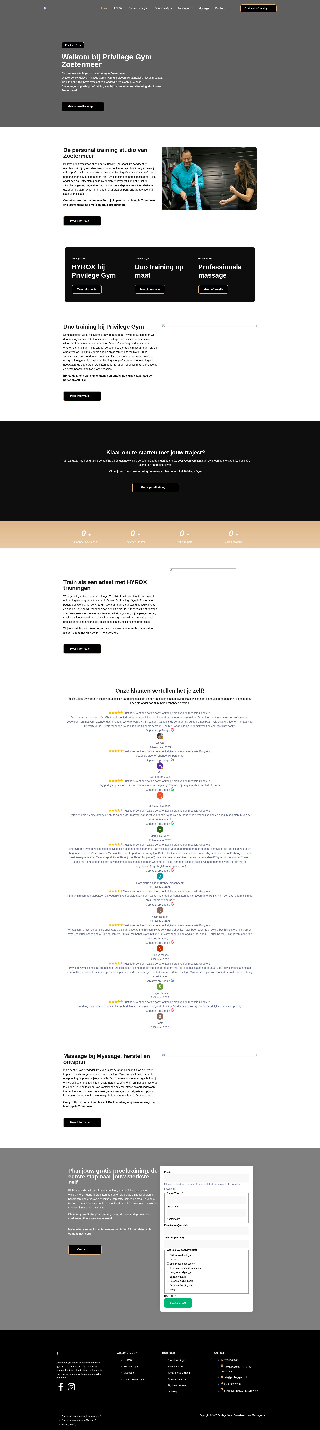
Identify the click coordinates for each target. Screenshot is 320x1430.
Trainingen (184, 8)
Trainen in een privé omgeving (186, 1268)
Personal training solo (181, 1280)
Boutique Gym (163, 8)
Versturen (178, 1302)
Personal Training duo (181, 1285)
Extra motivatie (178, 1276)
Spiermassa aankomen (182, 1263)
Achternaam (173, 1218)
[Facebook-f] (61, 1387)
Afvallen (174, 1259)
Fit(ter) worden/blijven (181, 1255)
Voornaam (172, 1206)
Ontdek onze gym (138, 8)
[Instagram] (71, 1387)
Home (103, 8)
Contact (219, 8)
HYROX (118, 8)
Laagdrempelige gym (181, 1272)
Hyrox (173, 1289)
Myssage (204, 8)
